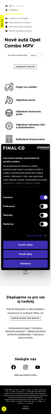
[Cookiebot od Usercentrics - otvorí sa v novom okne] (37, 148)
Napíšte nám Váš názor (25, 318)
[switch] (44, 206)
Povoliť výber (25, 254)
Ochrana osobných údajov (19, 328)
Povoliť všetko (25, 245)
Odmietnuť (25, 263)
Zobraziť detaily (34, 235)
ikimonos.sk (25, 408)
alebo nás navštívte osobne (25, 375)
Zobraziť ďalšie (25, 67)
